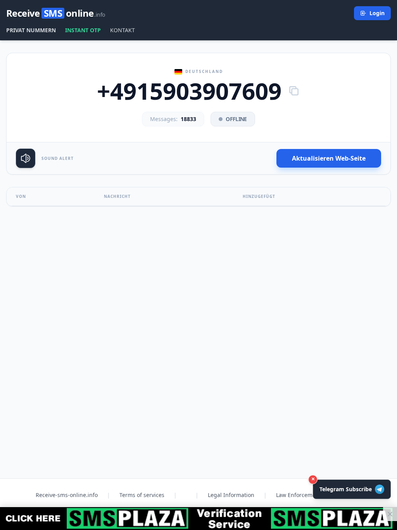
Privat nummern (31, 30)
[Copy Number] (294, 91)
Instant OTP (83, 30)
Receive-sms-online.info (67, 495)
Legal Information (231, 495)
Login (377, 13)
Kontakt (122, 30)
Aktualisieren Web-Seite (329, 158)
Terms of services (141, 495)
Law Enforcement (298, 495)
